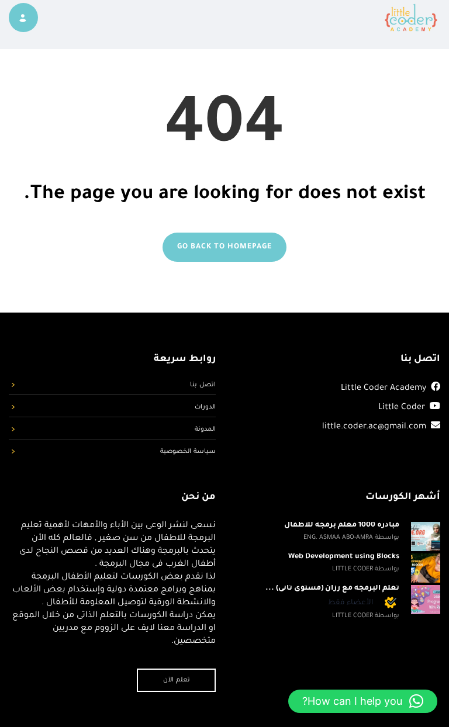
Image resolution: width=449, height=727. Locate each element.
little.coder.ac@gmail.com (375, 427)
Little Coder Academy (383, 388)
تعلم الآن (176, 680)
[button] (362, 701)
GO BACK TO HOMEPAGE (224, 247)
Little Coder (401, 408)
